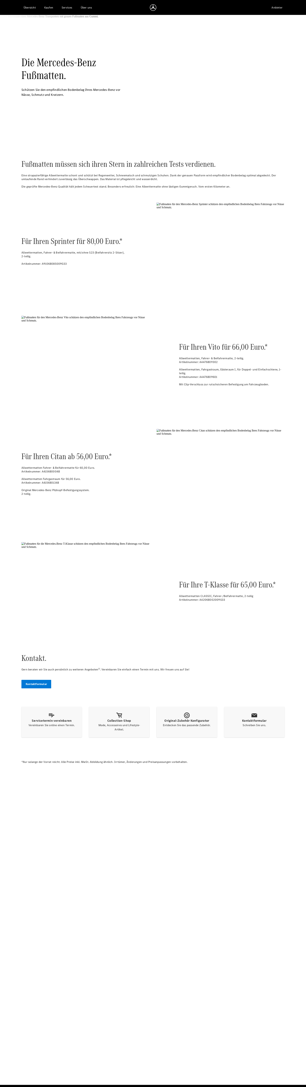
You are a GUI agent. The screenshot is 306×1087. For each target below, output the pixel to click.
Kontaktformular (36, 684)
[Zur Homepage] (153, 7)
